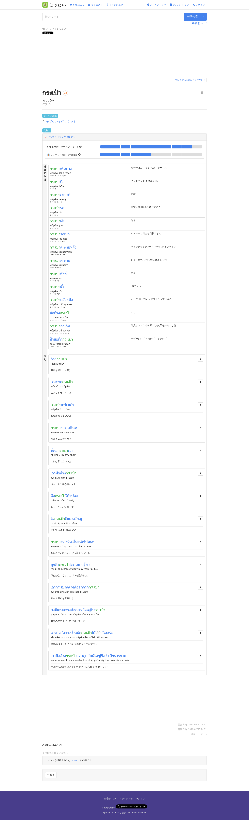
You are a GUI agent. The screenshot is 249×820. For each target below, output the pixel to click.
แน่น (80, 542)
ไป (86, 542)
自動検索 (192, 17)
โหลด (66, 633)
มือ (58, 473)
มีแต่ (68, 519)
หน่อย (73, 496)
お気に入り (78, 4)
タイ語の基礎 (116, 4)
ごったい (123, 812)
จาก (86, 587)
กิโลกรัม (107, 633)
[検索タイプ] (203, 17)
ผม (70, 451)
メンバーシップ (180, 4)
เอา (53, 473)
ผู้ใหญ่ (96, 656)
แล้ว (71, 405)
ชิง (57, 565)
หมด (91, 542)
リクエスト (96, 4)
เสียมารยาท (117, 656)
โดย (72, 565)
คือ (55, 451)
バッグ (62, 137)
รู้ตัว (87, 565)
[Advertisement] (124, 57)
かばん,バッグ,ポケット (61, 121)
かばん (52, 137)
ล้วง (53, 359)
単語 (105, 798)
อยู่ (89, 610)
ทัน (81, 565)
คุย (85, 656)
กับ (89, 656)
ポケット (73, 137)
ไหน (74, 428)
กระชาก (56, 382)
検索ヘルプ (201, 23)
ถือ (53, 496)
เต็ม (74, 542)
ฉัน (69, 542)
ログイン (200, 4)
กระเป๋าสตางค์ (66, 587)
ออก (79, 587)
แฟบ (64, 405)
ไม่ (77, 565)
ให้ (67, 496)
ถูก (53, 565)
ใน (52, 519)
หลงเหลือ (80, 610)
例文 (110, 798)
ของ (64, 542)
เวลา (79, 656)
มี (56, 610)
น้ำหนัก (75, 633)
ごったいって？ (157, 4)
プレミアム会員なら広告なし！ (190, 79)
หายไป (66, 428)
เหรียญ (76, 519)
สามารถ (57, 633)
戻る (52, 775)
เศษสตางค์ (65, 610)
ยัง (53, 610)
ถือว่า (105, 656)
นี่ (52, 451)
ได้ (93, 633)
